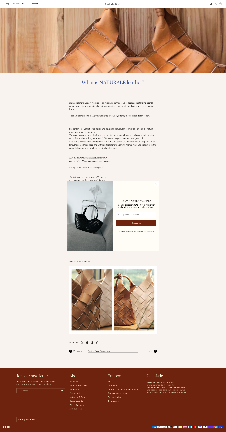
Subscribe (136, 223)
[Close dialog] (156, 184)
